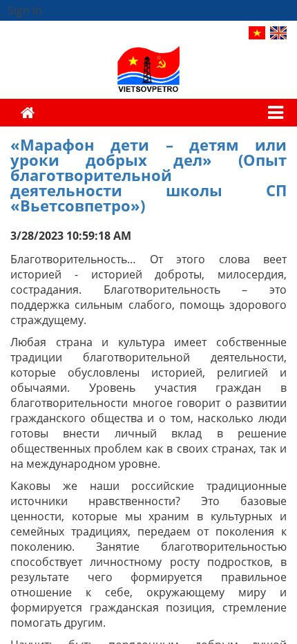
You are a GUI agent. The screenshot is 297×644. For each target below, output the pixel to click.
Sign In (25, 10)
